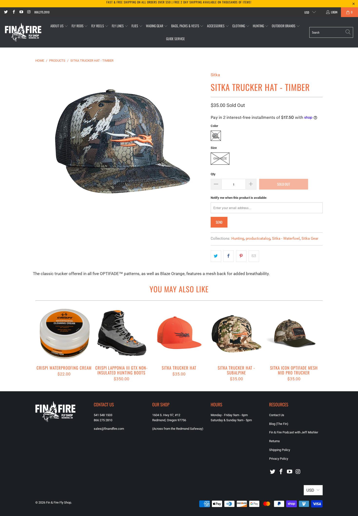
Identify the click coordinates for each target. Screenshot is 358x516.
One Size (220, 158)
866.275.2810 (41, 12)
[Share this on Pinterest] (241, 256)
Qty (213, 174)
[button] (59, 25)
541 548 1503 (103, 415)
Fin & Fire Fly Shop (58, 502)
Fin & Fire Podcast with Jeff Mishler (293, 432)
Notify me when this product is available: (239, 198)
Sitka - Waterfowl (286, 238)
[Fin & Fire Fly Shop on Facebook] (13, 12)
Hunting (237, 238)
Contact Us (276, 415)
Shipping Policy (279, 450)
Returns (274, 441)
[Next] (316, 344)
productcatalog (258, 238)
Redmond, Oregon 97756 (169, 420)
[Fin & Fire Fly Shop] (23, 32)
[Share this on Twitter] (216, 256)
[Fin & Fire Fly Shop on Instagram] (29, 12)
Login (334, 12)
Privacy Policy (278, 458)
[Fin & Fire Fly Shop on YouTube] (21, 12)
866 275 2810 (103, 420)
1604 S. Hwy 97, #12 (166, 415)
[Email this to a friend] (254, 256)
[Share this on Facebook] (228, 256)
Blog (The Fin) (278, 424)
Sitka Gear (309, 238)
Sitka (215, 74)
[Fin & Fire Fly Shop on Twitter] (6, 12)
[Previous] (42, 344)
